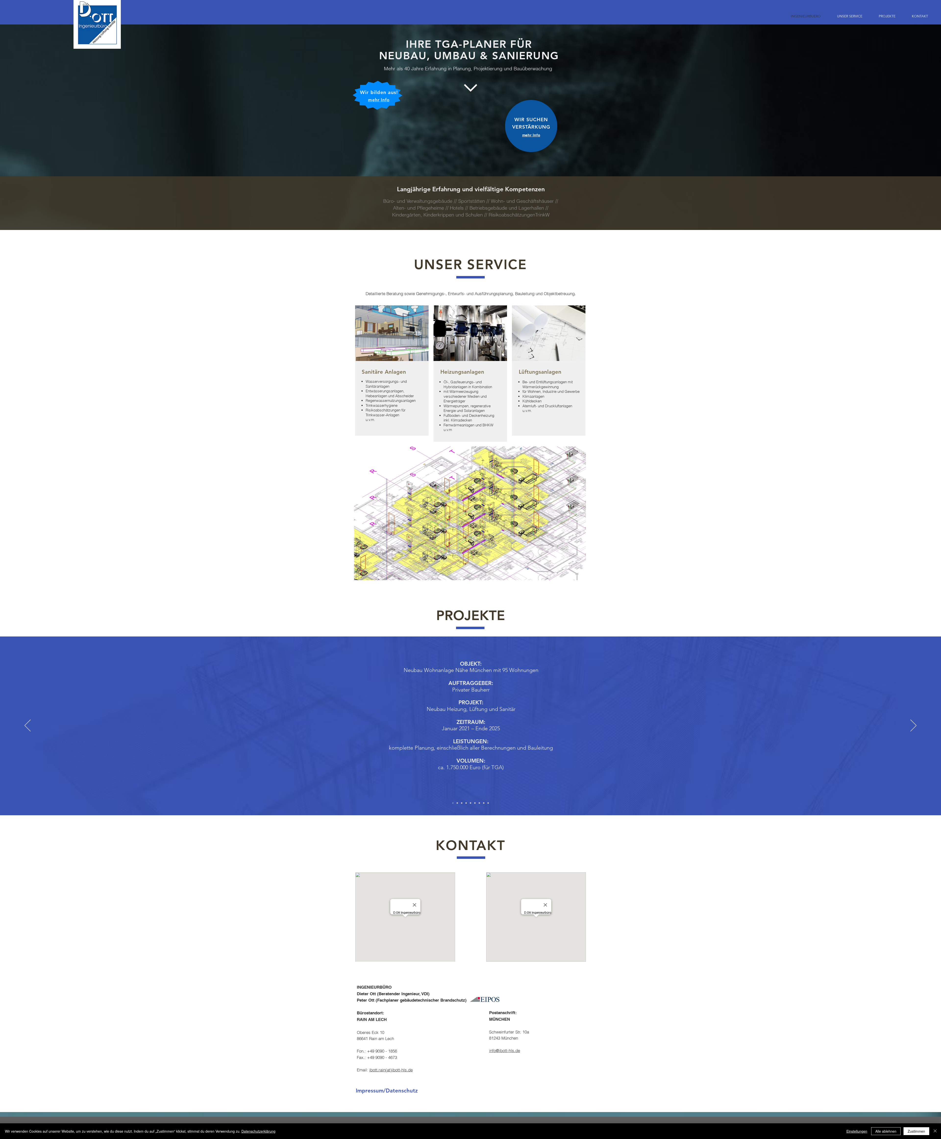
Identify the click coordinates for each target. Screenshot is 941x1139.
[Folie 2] (457, 803)
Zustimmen (916, 1131)
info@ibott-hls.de (504, 1050)
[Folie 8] (483, 803)
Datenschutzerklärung (258, 1131)
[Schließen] (935, 1131)
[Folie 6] (475, 803)
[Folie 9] (488, 803)
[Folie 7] (479, 803)
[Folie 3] (461, 803)
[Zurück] (28, 725)
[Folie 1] (453, 803)
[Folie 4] (466, 803)
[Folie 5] (470, 803)
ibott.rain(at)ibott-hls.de (391, 1069)
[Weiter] (913, 725)
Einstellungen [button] (856, 1131)
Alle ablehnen (885, 1131)
